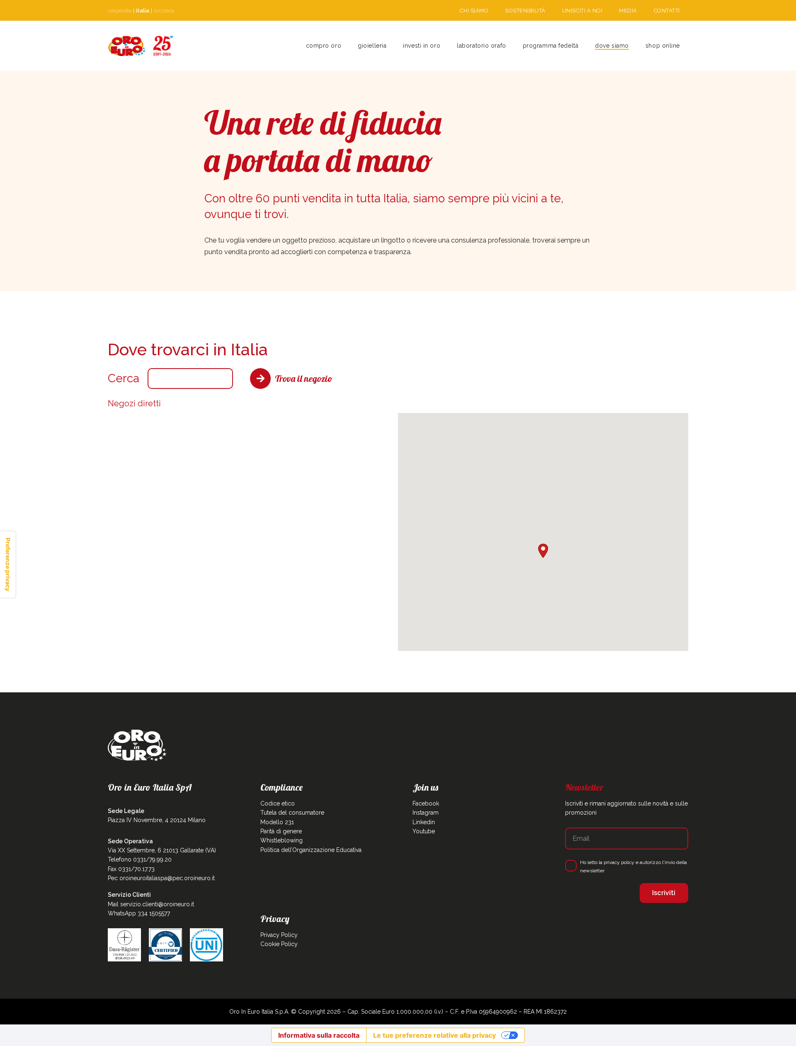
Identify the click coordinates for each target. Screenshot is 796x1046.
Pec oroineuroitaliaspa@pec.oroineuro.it (161, 878)
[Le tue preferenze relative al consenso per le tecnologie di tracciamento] (8, 564)
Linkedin (424, 822)
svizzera (164, 10)
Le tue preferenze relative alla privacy (434, 1035)
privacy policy (619, 862)
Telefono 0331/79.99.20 (140, 859)
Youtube (424, 831)
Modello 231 (277, 822)
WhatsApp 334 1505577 (139, 913)
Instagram (426, 812)
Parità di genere (281, 831)
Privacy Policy (279, 935)
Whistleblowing (281, 840)
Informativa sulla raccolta (318, 1035)
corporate (119, 10)
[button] (389, 45)
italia (142, 10)
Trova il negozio (303, 378)
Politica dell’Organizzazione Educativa (311, 850)
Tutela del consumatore (292, 812)
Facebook (426, 803)
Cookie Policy (279, 944)
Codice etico (277, 803)
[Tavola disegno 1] (141, 45)
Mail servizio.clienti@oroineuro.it (151, 904)
